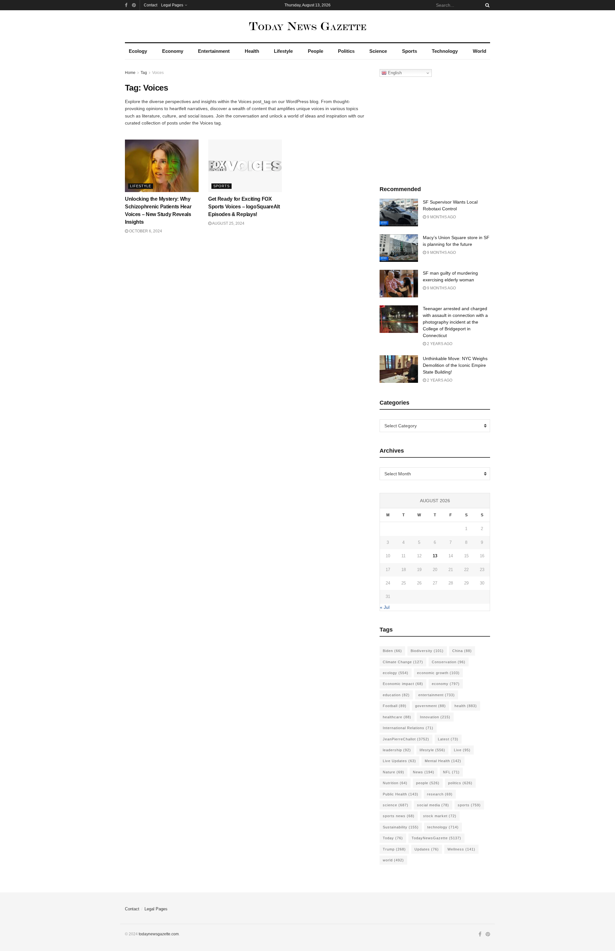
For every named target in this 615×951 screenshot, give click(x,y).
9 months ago (441, 217)
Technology (445, 51)
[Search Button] (486, 5)
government (430, 706)
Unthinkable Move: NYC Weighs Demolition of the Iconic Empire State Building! (455, 365)
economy (446, 684)
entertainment (436, 695)
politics (460, 783)
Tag (144, 72)
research (440, 794)
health (466, 706)
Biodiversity (427, 651)
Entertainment (214, 51)
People (315, 51)
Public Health (400, 794)
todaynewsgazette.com (159, 934)
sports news (398, 816)
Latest (448, 739)
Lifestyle (283, 51)
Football (394, 706)
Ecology (138, 51)
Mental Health (443, 761)
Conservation (448, 662)
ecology (395, 673)
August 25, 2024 (227, 223)
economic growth (438, 673)
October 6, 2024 (145, 231)
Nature (393, 772)
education (396, 695)
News (423, 772)
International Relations (408, 728)
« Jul (385, 607)
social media (433, 805)
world (393, 860)
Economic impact (403, 684)
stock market (439, 816)
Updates (426, 849)
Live (462, 750)
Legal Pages (172, 5)
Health (252, 51)
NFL (451, 772)
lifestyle (432, 750)
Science (378, 51)
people (427, 783)
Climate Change (403, 662)
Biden (392, 651)
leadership (397, 750)
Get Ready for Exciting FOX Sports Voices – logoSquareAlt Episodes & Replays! (244, 206)
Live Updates (399, 761)
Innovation (435, 717)
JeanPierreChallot (406, 739)
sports (469, 805)
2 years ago (439, 344)
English (394, 72)
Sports (409, 51)
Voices (158, 72)
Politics (346, 51)
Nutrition (395, 783)
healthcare (397, 717)
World (479, 51)
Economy (172, 51)
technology (443, 827)
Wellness (461, 849)
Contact (150, 5)
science (395, 805)
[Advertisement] (435, 130)
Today (393, 838)
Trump (394, 849)
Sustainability (401, 827)
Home (130, 72)
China (462, 651)
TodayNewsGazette (436, 838)
